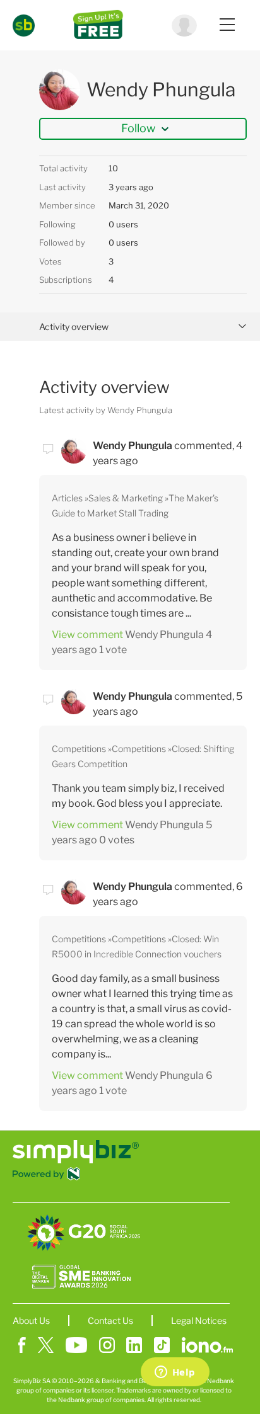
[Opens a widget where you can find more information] (175, 1373)
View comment (87, 635)
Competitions (79, 748)
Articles (67, 498)
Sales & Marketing (125, 498)
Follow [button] (138, 128)
